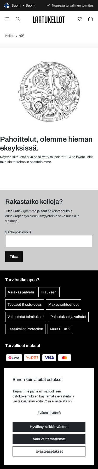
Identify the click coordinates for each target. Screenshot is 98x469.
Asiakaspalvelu (21, 292)
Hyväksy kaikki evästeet (49, 427)
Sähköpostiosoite (18, 232)
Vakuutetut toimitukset (26, 317)
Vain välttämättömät (49, 439)
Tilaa (14, 256)
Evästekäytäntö (49, 413)
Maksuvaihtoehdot (63, 304)
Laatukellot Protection (25, 329)
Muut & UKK (60, 329)
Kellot (9, 36)
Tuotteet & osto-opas (25, 304)
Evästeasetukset (49, 451)
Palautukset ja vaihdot (68, 317)
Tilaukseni (49, 292)
